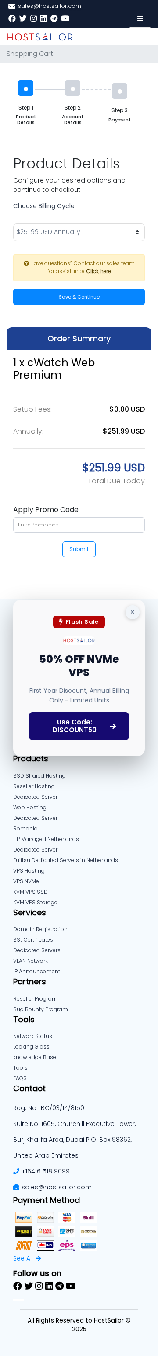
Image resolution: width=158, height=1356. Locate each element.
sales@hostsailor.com (57, 1187)
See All (23, 1258)
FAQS (20, 1078)
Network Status (32, 1036)
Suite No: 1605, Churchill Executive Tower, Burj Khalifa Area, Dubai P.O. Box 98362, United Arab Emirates (74, 1139)
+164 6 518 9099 (46, 1171)
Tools (20, 1067)
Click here (98, 271)
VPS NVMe (26, 881)
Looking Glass (31, 1046)
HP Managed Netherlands (46, 839)
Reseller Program (35, 998)
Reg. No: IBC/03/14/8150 (48, 1108)
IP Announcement (36, 971)
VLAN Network (30, 961)
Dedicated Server (35, 849)
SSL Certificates (33, 939)
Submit (79, 549)
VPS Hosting (29, 870)
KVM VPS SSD (30, 891)
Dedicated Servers (37, 950)
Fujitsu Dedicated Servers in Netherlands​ (65, 860)
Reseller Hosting (34, 786)
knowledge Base (34, 1057)
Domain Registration (40, 929)
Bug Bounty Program (40, 1009)
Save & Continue (79, 296)
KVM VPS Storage (35, 902)
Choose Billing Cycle (44, 205)
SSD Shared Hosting (39, 775)
